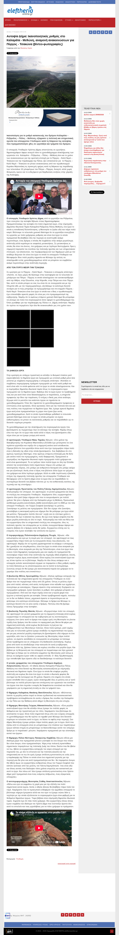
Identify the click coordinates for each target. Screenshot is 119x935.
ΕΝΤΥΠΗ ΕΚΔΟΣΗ (38, 2)
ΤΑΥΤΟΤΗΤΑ (67, 925)
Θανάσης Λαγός (26, 48)
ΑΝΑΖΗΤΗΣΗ (70, 2)
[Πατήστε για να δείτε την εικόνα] (41, 82)
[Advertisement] (96, 249)
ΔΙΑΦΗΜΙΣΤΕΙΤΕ (94, 2)
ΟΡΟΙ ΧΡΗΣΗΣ (55, 925)
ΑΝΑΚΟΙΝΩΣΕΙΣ (79, 925)
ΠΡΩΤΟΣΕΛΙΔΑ (24, 2)
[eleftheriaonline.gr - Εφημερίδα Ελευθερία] (20, 11)
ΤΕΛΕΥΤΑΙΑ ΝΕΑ (92, 108)
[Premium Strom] (41, 118)
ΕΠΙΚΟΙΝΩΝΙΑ (92, 925)
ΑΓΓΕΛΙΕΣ (50, 2)
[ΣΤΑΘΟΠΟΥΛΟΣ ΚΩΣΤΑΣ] (9, 931)
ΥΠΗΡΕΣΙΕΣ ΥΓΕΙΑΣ (40, 925)
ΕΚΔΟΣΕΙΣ (60, 2)
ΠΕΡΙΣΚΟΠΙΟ (82, 2)
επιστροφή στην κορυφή (67, 863)
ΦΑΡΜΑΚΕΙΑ (26, 925)
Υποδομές (19, 859)
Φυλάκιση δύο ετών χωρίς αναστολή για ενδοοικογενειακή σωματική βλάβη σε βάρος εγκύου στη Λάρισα (95, 125)
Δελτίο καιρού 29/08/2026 (94, 115)
